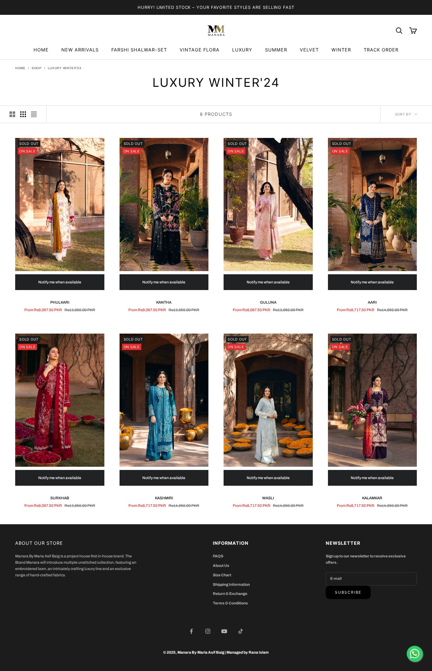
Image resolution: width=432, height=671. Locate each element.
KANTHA (163, 302)
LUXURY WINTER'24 (65, 68)
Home (20, 68)
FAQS (218, 556)
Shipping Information (231, 584)
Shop (37, 68)
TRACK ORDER (381, 49)
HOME (41, 49)
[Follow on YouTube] (224, 631)
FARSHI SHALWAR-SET (139, 49)
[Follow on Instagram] (208, 631)
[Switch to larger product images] (12, 114)
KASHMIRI (164, 498)
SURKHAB (59, 498)
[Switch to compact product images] (34, 114)
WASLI (268, 498)
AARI (372, 302)
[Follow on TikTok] (241, 631)
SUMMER (276, 49)
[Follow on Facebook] (191, 631)
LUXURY (242, 49)
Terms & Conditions (230, 603)
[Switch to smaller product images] (23, 114)
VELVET (309, 49)
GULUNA (268, 302)
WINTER (341, 49)
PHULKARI (59, 302)
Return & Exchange (230, 593)
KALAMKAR (372, 498)
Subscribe (348, 592)
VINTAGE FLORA (199, 49)
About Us (221, 565)
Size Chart (222, 575)
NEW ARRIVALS (80, 49)
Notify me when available (59, 282)
